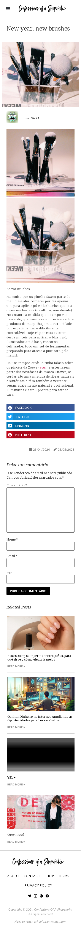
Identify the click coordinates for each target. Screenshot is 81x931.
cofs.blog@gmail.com (52, 921)
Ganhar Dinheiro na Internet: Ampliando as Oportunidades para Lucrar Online (39, 718)
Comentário (16, 485)
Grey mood (15, 835)
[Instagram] (35, 895)
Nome (12, 539)
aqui (43, 367)
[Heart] (29, 895)
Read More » (16, 666)
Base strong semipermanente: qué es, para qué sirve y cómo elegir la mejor (39, 657)
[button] (7, 8)
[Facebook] (47, 895)
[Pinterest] (41, 895)
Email (11, 556)
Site (9, 572)
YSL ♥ (11, 777)
